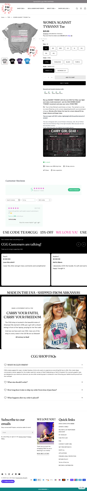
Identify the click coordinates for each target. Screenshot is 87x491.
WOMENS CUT (62, 70)
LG (68, 48)
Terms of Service (64, 462)
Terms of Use (22, 436)
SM (53, 48)
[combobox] (28, 200)
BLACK (68, 62)
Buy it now (64, 83)
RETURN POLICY (63, 459)
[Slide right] (34, 39)
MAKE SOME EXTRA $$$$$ (66, 424)
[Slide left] (5, 39)
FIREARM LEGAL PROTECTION (67, 456)
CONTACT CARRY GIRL (65, 444)
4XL (54, 53)
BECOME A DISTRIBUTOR (66, 465)
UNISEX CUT (48, 70)
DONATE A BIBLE (63, 427)
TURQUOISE (57, 62)
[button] (43, 489)
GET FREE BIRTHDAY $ (65, 447)
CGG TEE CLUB (63, 438)
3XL (46, 53)
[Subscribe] (32, 432)
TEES (8, 17)
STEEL (47, 62)
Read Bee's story (43, 453)
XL (74, 48)
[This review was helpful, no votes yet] (35, 222)
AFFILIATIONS (63, 453)
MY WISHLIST (63, 435)
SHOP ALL (62, 450)
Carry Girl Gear (10, 478)
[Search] (77, 8)
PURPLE (77, 62)
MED (60, 48)
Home (2, 17)
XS (46, 48)
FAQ (60, 441)
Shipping (45, 33)
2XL (82, 48)
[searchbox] (12, 200)
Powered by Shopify (21, 478)
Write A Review (74, 190)
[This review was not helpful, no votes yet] (38, 222)
